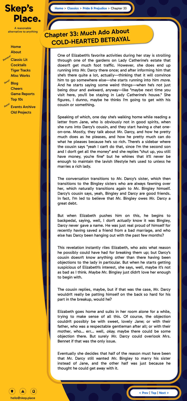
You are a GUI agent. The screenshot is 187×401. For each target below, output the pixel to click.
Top (153, 393)
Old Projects (21, 112)
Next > (164, 393)
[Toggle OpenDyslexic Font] (33, 391)
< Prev (143, 393)
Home (59, 8)
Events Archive (23, 106)
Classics (73, 8)
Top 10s (17, 99)
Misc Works (20, 75)
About (16, 52)
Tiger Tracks (20, 70)
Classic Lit (19, 59)
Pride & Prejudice (95, 8)
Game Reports (23, 93)
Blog (14, 83)
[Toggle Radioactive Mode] (23, 391)
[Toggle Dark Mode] (12, 391)
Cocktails (18, 65)
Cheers (16, 88)
